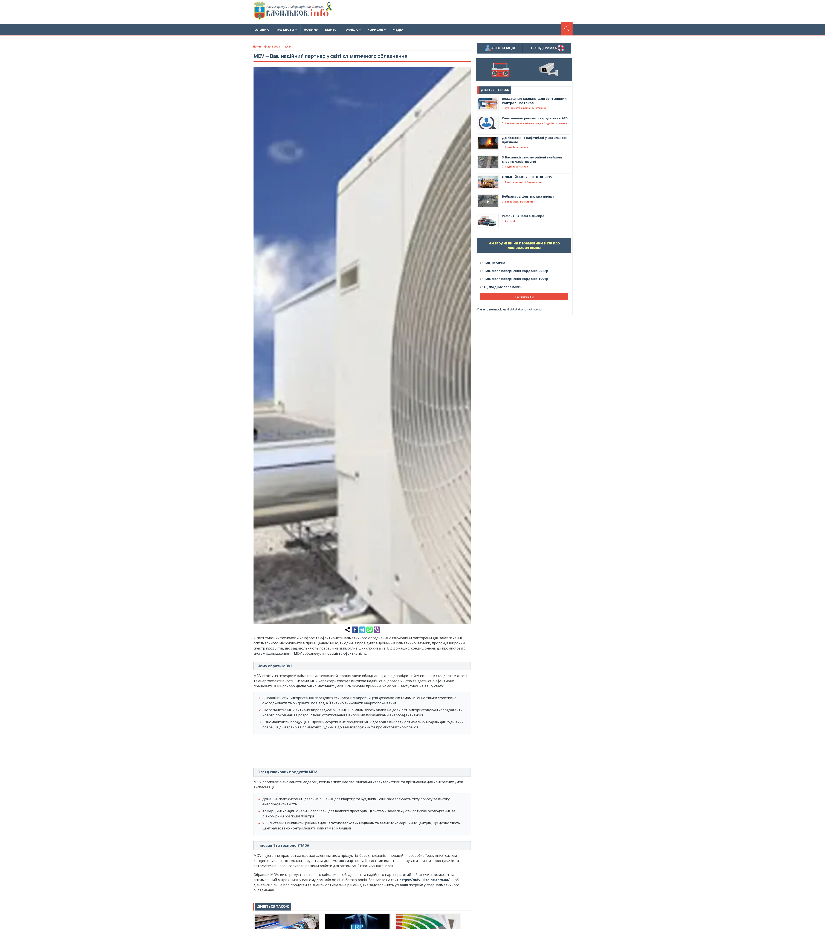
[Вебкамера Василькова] (548, 69)
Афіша (352, 29)
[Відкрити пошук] (567, 28)
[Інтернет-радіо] (500, 69)
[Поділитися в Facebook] (355, 629)
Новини (311, 29)
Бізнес (330, 29)
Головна (260, 29)
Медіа (398, 29)
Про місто (284, 29)
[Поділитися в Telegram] (362, 629)
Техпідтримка (544, 48)
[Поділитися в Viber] (377, 629)
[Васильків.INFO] (293, 12)
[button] (465, 72)
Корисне (375, 29)
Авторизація (503, 48)
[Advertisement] (494, 11)
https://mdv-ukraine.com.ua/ (424, 879)
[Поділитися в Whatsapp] (369, 629)
